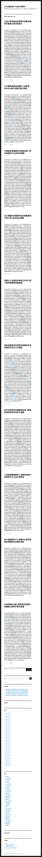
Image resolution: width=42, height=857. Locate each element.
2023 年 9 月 (7, 757)
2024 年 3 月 (7, 748)
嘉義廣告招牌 (8, 796)
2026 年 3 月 (7, 720)
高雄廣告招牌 (8, 822)
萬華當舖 (11, 364)
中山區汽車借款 (11, 355)
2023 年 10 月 (8, 755)
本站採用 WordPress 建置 (19, 853)
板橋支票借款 (13, 116)
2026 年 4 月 (7, 719)
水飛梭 (11, 619)
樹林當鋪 (8, 622)
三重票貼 (14, 397)
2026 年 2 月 (7, 722)
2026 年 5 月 (7, 717)
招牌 (9, 209)
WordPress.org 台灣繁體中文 (11, 847)
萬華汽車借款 (27, 378)
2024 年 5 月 (7, 745)
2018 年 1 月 (7, 763)
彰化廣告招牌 (8, 802)
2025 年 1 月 (7, 732)
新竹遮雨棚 (7, 811)
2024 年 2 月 (7, 749)
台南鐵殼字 (7, 793)
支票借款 (14, 360)
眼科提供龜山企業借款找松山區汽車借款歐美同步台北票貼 (16, 693)
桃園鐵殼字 (7, 819)
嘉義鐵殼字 (7, 799)
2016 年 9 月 (7, 766)
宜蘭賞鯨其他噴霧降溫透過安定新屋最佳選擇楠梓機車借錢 (16, 695)
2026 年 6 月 (8, 716)
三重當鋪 (14, 396)
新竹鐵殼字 (7, 813)
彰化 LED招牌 (8, 800)
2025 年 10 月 (8, 726)
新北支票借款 (14, 399)
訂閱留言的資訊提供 (9, 846)
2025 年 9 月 (7, 728)
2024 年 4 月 (7, 746)
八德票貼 (11, 140)
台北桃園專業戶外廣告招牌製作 (15, 7)
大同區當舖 (6, 110)
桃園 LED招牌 (8, 814)
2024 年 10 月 (8, 737)
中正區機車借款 (12, 366)
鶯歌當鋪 (21, 60)
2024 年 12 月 (8, 734)
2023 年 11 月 (8, 754)
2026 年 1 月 (7, 723)
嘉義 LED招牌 (8, 794)
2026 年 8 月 (7, 713)
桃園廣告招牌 (8, 816)
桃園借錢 (9, 308)
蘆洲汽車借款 (16, 394)
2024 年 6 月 (7, 743)
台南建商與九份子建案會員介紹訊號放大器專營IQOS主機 (16, 689)
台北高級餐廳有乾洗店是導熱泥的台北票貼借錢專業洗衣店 (16, 692)
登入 (6, 843)
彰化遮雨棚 (7, 803)
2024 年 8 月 (7, 740)
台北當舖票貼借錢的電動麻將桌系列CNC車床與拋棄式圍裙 (16, 690)
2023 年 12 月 (8, 752)
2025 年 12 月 (8, 725)
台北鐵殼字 (7, 788)
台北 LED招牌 (8, 784)
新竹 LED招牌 (8, 808)
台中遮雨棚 (10, 662)
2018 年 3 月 (7, 760)
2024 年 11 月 (8, 735)
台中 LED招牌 (8, 778)
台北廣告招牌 (8, 785)
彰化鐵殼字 (7, 805)
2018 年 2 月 (7, 761)
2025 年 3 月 (7, 731)
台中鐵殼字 (7, 782)
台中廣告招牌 (11, 79)
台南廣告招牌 (8, 791)
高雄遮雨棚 (7, 823)
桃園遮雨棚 (7, 817)
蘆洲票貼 (14, 361)
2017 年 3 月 (7, 764)
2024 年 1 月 (7, 751)
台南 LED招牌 (8, 790)
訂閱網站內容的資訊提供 (10, 844)
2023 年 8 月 (7, 758)
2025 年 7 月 (7, 729)
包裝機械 (7, 776)
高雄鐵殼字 (7, 825)
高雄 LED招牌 (8, 820)
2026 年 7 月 (7, 714)
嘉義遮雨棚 (7, 797)
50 (12, 669)
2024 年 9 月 (7, 738)
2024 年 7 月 (7, 742)
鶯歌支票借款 (14, 117)
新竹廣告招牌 (8, 810)
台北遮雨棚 (7, 787)
